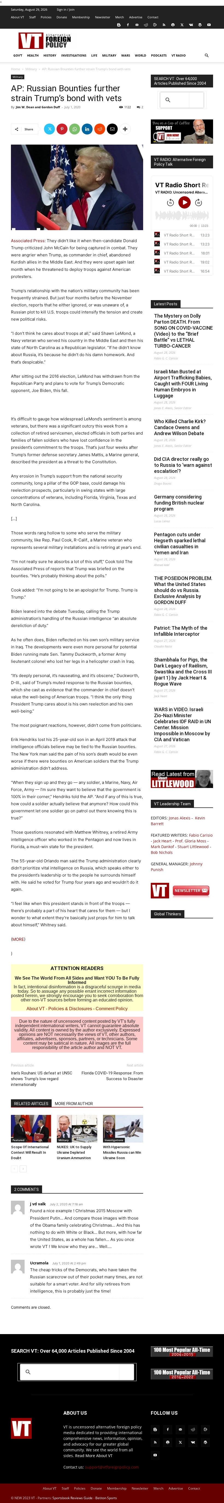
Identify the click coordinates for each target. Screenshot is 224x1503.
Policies (46, 17)
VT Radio (179, 55)
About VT (17, 17)
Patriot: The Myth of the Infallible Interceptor (180, 631)
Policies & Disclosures (70, 1008)
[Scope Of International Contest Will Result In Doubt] (31, 1128)
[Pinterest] (62, 129)
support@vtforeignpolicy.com (112, 1467)
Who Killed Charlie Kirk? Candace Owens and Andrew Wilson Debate (180, 427)
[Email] (112, 129)
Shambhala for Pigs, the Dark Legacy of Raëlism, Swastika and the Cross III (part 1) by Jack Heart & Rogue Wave (183, 672)
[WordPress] (200, 25)
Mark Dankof (162, 846)
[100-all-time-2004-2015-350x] (182, 1355)
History (49, 55)
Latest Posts (165, 304)
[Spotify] (173, 25)
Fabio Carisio (201, 835)
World (140, 55)
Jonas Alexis (179, 818)
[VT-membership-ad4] (182, 142)
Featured (18, 1140)
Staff (32, 17)
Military (109, 55)
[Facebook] (128, 25)
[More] (125, 129)
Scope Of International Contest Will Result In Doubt (30, 1152)
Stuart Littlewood (193, 846)
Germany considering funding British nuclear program (179, 503)
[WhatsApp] (74, 129)
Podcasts (159, 55)
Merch (119, 17)
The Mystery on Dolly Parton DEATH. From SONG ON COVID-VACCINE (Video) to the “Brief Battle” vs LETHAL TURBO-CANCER (183, 331)
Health (33, 55)
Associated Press (28, 240)
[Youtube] (209, 25)
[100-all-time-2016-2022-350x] (182, 1378)
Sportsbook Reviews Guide (72, 1498)
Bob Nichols (162, 852)
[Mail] (137, 25)
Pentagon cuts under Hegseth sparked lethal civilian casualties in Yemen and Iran (179, 543)
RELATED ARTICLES (31, 1103)
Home (15, 69)
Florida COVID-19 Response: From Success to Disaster (112, 1076)
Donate (62, 17)
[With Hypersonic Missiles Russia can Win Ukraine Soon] (123, 1128)
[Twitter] (182, 25)
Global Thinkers (167, 914)
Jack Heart (162, 840)
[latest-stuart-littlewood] (182, 786)
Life (94, 55)
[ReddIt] (99, 129)
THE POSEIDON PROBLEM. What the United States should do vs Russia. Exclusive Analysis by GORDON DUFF (183, 590)
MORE (18, 939)
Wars (125, 55)
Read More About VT (94, 1455)
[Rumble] (155, 25)
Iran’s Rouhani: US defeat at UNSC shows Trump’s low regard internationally (41, 1079)
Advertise (135, 17)
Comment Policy (112, 1008)
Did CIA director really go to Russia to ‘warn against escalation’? (183, 465)
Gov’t (17, 55)
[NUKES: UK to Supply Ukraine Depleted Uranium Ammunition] (77, 1128)
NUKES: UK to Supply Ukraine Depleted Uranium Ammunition (74, 1152)
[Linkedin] (87, 129)
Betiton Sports (106, 1498)
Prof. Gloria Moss (190, 840)
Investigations (73, 55)
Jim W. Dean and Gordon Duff (38, 107)
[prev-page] (14, 1168)
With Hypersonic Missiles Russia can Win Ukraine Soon (122, 1152)
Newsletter (102, 17)
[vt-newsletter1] (182, 897)
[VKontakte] (191, 25)
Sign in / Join (66, 9)
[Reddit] (146, 25)
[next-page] (23, 1168)
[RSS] (164, 25)
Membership (81, 17)
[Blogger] (119, 25)
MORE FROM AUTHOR (74, 1103)
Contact (153, 17)
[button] (206, 55)
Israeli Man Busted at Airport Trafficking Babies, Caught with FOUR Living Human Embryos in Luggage (183, 384)
